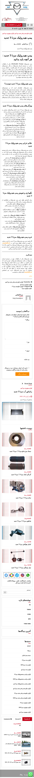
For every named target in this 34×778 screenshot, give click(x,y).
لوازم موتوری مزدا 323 (25, 707)
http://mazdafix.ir (18, 298)
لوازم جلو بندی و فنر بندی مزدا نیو (23, 33)
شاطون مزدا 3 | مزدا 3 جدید (22, 521)
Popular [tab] (26, 719)
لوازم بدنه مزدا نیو (26, 669)
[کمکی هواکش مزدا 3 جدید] (17, 532)
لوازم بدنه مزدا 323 (26, 665)
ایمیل (27, 351)
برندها (29, 650)
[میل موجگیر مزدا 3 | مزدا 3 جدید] (17, 556)
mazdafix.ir (6, 243)
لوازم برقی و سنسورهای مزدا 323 (22, 679)
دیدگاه (27, 320)
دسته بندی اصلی (26, 655)
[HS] (26, 725)
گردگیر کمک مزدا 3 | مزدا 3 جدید (21, 474)
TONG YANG (27, 623)
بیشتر (30, 276)
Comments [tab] (7, 719)
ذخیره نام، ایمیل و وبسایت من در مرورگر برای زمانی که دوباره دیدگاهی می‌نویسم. (16, 369)
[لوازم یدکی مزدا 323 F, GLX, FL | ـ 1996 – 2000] (26, 744)
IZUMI (29, 614)
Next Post (28, 384)
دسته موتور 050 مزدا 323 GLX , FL (13, 762)
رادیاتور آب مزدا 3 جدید (23, 391)
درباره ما (26, 775)
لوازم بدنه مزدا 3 (26, 660)
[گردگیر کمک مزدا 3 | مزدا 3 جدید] (17, 463)
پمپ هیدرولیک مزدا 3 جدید (18, 37)
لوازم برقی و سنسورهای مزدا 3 (22, 674)
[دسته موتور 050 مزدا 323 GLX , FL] (26, 762)
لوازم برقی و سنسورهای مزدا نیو (22, 684)
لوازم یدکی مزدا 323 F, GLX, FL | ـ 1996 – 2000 (13, 744)
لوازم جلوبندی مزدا (18, 286)
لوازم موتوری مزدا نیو (8, 33)
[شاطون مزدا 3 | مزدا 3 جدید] (17, 509)
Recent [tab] (17, 719)
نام (28, 342)
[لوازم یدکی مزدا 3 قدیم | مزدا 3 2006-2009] (26, 735)
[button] (24, 25)
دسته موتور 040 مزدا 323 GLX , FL (13, 753)
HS (30, 605)
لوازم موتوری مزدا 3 (25, 702)
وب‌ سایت (26, 359)
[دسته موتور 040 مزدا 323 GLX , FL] (26, 753)
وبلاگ (21, 775)
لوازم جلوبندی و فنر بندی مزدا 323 (22, 698)
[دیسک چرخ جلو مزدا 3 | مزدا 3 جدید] (17, 439)
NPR (29, 619)
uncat (29, 646)
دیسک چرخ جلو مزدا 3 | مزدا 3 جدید (20, 451)
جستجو (29, 590)
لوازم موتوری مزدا (27, 288)
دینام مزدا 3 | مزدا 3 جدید (23, 498)
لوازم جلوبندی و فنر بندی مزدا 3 (22, 693)
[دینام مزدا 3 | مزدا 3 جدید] (17, 486)
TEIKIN (29, 609)
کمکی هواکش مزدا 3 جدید (23, 544)
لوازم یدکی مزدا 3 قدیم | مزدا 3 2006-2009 (12, 735)
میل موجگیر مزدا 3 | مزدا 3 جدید (21, 567)
